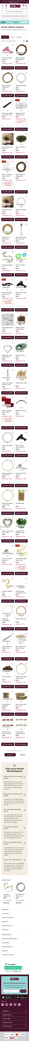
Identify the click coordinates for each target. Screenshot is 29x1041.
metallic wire (5, 921)
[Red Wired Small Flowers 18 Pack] (7, 724)
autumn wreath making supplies (9, 938)
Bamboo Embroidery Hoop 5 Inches (21, 677)
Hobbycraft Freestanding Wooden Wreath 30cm (6, 619)
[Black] (6, 125)
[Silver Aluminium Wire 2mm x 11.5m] (20, 887)
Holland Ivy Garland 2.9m (7, 895)
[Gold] (23, 306)
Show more (6, 902)
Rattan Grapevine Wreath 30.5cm (20, 58)
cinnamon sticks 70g (7, 925)
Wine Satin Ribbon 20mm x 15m (7, 411)
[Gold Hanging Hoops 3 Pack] (7, 319)
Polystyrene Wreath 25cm (21, 210)
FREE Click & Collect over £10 (20, 16)
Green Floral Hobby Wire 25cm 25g (21, 238)
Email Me (23, 991)
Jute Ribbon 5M (20, 503)
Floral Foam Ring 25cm (20, 356)
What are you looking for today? (15, 11)
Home (2, 19)
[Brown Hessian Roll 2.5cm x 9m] (21, 696)
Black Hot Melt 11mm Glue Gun (20, 446)
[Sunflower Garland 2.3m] (7, 583)
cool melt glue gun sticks (8, 954)
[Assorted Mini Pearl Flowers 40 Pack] (21, 638)
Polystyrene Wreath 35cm (7, 446)
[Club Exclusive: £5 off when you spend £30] (14, 22)
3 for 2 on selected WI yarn (22, 122)
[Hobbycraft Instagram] (11, 1004)
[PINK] (6, 740)
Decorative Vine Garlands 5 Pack (20, 531)
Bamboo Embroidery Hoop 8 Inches (7, 504)
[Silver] (20, 306)
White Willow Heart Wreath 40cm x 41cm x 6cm (7, 356)
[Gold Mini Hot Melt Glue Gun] (7, 550)
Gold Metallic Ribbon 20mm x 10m (21, 559)
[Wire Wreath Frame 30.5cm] (7, 139)
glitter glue (4, 950)
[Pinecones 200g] (7, 668)
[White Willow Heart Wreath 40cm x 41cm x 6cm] (7, 347)
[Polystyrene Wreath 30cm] (21, 77)
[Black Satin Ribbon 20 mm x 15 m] (7, 284)
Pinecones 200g (6, 676)
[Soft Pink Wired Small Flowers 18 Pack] (21, 724)
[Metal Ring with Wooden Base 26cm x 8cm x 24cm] (21, 583)
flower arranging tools (7, 946)
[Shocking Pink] (10, 306)
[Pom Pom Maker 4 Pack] (21, 257)
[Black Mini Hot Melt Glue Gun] (21, 284)
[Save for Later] (12, 45)
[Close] (27, 1)
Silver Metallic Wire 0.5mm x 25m (7, 647)
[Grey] (23, 125)
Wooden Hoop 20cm (21, 619)
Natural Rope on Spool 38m (6, 705)
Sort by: (13, 37)
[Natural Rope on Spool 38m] (7, 696)
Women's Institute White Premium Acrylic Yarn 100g (20, 114)
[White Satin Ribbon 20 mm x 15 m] (7, 166)
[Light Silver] (6, 424)
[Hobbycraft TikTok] (19, 1004)
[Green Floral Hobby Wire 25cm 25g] (21, 229)
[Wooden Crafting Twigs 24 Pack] (21, 319)
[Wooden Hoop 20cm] (21, 610)
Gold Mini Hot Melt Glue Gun (7, 559)
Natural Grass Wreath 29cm (6, 238)
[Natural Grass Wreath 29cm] (7, 229)
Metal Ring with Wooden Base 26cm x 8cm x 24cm (21, 592)
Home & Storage (7, 19)
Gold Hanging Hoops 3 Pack (7, 328)
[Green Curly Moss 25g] (21, 139)
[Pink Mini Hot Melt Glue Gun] (7, 50)
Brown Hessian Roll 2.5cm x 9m (21, 705)
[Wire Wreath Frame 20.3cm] (7, 201)
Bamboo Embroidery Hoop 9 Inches (7, 474)
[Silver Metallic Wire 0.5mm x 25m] (7, 638)
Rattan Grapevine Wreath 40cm (6, 86)
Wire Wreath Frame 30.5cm (7, 147)
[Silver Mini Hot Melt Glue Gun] (21, 465)
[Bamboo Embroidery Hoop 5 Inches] (21, 668)
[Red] (10, 125)
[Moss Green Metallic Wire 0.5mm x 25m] (7, 105)
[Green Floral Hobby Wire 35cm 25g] (7, 375)
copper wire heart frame (7, 917)
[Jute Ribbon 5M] (21, 495)
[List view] (24, 41)
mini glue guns (5, 942)
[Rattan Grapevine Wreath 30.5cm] (21, 50)
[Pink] (23, 482)
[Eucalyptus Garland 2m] (7, 257)
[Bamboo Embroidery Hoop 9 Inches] (7, 465)
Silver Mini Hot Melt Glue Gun (21, 474)
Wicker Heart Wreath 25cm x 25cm (7, 531)
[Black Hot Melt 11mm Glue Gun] (21, 437)
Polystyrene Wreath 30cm (21, 86)
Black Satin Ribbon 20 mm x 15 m (7, 293)
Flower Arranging (15, 19)
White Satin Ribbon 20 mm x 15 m (7, 175)
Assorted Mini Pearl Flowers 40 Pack (21, 647)
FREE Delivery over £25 (7, 16)
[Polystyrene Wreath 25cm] (21, 201)
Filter (6, 37)
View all (22, 754)
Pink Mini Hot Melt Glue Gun (7, 58)
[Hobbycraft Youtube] (6, 1004)
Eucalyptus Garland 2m (7, 265)
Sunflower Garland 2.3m (7, 592)
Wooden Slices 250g (21, 383)
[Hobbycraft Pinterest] (15, 1004)
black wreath (5, 929)
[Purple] (10, 740)
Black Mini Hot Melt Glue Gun (21, 293)
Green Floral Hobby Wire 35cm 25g (7, 383)
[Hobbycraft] (15, 6)
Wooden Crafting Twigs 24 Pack (20, 328)
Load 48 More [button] (10, 754)
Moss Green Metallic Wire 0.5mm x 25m (7, 114)
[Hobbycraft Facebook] (2, 1004)
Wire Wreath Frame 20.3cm (7, 210)
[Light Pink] (6, 306)
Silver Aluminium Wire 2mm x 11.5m (20, 895)
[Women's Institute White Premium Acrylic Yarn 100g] (21, 105)
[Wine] (3, 424)
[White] (17, 125)
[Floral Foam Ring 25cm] (21, 347)
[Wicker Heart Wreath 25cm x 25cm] (7, 523)
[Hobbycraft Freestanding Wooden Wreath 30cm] (7, 610)
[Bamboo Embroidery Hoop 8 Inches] (7, 495)
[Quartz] (10, 424)
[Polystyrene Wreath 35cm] (7, 437)
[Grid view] (27, 41)
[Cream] (6, 188)
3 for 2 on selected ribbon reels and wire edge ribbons (8, 183)
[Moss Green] (3, 125)
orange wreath (5, 913)
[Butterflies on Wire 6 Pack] (21, 402)
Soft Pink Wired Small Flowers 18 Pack (20, 733)
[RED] (3, 740)
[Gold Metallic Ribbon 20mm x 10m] (21, 550)
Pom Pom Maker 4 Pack (21, 265)
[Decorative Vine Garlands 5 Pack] (21, 523)
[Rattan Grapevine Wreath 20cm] (21, 166)
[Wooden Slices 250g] (21, 375)
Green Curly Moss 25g (20, 147)
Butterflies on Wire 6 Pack (21, 411)
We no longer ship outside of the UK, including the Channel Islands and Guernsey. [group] (13, 2)
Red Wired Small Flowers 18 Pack (6, 732)
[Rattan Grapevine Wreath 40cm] (7, 77)
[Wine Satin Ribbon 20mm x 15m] (7, 402)
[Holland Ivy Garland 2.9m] (8, 887)
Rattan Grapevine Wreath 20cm (20, 175)
